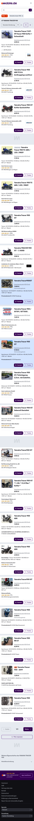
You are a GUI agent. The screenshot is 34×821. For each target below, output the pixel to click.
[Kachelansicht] (30, 25)
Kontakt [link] (3, 791)
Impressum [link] (4, 783)
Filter (3, 16)
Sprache (3, 807)
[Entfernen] (22, 16)
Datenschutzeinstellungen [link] (9, 796)
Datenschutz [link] (5, 793)
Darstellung (4, 813)
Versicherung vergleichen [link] (21, 673)
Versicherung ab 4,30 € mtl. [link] (22, 40)
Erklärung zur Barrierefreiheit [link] (9, 798)
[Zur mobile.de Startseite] (9, 3)
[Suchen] (30, 10)
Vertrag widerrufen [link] (6, 788)
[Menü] (31, 3)
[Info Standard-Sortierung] (21, 25)
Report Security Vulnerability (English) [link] (12, 801)
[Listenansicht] (26, 25)
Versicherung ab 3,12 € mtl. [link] (22, 553)
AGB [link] (2, 785)
